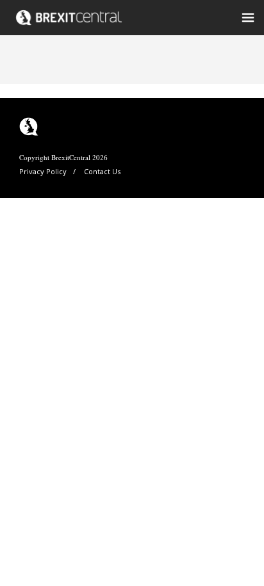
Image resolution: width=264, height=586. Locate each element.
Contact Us (102, 171)
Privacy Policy (43, 171)
